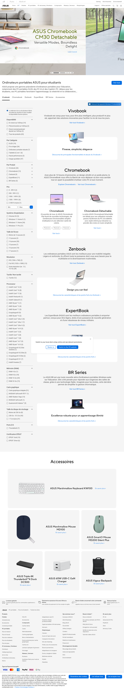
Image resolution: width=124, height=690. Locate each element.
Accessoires (5, 623)
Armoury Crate (107, 628)
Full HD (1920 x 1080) (14, 263)
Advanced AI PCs (108, 620)
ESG (64, 655)
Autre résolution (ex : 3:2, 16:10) (17, 266)
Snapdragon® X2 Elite (14, 352)
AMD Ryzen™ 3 (12, 302)
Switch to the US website (68, 347)
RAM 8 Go (10, 374)
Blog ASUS (66, 623)
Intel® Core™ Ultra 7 (13, 322)
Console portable (7, 626)
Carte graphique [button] (13, 387)
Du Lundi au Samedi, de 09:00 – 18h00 (92, 620)
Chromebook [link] (17, 97)
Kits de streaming (47, 642)
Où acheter (66, 625)
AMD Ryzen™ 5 (12, 306)
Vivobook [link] (6, 97)
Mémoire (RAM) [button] (13, 368)
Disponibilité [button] (11, 120)
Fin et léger (10, 146)
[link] (5, 5)
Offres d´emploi (67, 628)
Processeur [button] (11, 284)
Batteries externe (47, 656)
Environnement (117, 1)
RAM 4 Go (10, 371)
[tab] (51, 73)
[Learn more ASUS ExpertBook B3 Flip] (62, 75)
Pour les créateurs (7, 637)
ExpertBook (10, 177)
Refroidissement (26, 631)
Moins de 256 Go (12, 412)
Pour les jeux (5, 643)
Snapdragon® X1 (13, 359)
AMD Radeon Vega (13, 396)
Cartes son (25, 645)
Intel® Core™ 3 (11, 331)
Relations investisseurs (69, 640)
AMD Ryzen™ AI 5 (13, 344)
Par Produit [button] (11, 165)
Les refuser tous (97, 677)
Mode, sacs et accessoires (49, 645)
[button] (98, 1)
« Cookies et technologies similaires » (24, 687)
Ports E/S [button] (10, 425)
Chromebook (11, 171)
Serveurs (44, 627)
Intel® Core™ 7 (11, 338)
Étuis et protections (47, 647)
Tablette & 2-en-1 (12, 152)
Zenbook (10, 174)
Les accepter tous (114, 677)
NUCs (4, 661)
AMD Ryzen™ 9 (12, 315)
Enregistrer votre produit (90, 627)
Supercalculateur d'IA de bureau (51, 624)
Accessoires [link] (60, 97)
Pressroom (66, 643)
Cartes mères (26, 626)
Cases (24, 628)
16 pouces (10, 247)
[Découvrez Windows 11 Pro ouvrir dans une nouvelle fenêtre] (105, 104)
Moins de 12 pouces (13, 234)
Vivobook (10, 167)
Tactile (9, 277)
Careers (65, 631)
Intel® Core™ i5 (12, 290)
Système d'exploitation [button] (15, 213)
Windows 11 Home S (14, 219)
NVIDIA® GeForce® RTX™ (15, 393)
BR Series (10, 180)
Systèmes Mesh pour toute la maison (30, 660)
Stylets (44, 659)
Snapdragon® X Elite (14, 355)
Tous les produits (12, 134)
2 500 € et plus (12, 202)
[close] (90, 339)
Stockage (25, 650)
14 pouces (10, 241)
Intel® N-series (12, 362)
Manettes (45, 662)
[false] (62, 52)
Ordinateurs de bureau (8, 658)
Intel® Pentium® (12, 296)
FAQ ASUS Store (88, 624)
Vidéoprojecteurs (7, 652)
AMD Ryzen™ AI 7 (13, 341)
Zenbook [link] (28, 97)
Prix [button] (8, 187)
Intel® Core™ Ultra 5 (13, 318)
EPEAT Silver (11, 440)
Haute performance (13, 155)
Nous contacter (87, 617)
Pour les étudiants (7, 640)
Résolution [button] (11, 257)
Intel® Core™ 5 (11, 334)
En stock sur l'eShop (13, 122)
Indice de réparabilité (69, 652)
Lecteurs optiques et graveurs (30, 647)
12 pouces (10, 238)
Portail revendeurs (68, 637)
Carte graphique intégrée (15, 390)
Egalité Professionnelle (69, 634)
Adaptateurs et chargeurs (49, 650)
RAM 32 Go (10, 381)
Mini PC (24, 617)
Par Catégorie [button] (12, 140)
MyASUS (105, 623)
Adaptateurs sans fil (47, 617)
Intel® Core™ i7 (12, 293)
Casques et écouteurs (48, 639)
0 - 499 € (9, 190)
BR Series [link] (49, 97)
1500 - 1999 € (11, 199)
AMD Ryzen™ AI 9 (13, 328)
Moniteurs (5, 649)
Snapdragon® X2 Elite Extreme (17, 347)
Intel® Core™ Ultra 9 (13, 325)
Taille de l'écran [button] (12, 232)
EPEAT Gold (11, 437)
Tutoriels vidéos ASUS (89, 634)
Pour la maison (6, 631)
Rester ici (51, 347)
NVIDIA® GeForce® (13, 399)
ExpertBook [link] (38, 97)
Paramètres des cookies (78, 677)
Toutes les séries (35, 610)
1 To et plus (11, 418)
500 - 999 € (10, 193)
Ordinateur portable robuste (16, 149)
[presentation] (7, 110)
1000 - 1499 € (11, 196)
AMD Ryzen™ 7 (12, 309)
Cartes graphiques (27, 634)
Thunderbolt (11, 428)
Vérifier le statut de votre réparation (90, 630)
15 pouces (10, 244)
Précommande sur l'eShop (16, 125)
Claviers (44, 633)
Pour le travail (6, 634)
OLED (8, 143)
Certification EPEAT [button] (14, 434)
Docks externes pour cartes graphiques (30, 641)
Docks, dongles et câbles (49, 653)
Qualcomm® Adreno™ (14, 403)
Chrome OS (10, 216)
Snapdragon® (11, 312)
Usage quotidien (12, 158)
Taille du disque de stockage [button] (17, 409)
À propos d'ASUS (68, 617)
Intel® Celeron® (12, 299)
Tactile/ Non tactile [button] (14, 275)
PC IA (104, 617)
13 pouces (66, 228)
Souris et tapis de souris (49, 636)
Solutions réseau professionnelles (47, 620)
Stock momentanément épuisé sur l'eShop (18, 129)
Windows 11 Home (13, 222)
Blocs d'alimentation (28, 637)
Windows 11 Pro (12, 225)
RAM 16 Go (10, 377)
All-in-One (5, 655)
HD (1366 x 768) (12, 260)
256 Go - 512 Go (12, 415)
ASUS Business (107, 1)
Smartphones (6, 620)
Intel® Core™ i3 (12, 287)
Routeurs (24, 656)
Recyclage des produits (69, 649)
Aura (104, 625)
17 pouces (10, 250)
